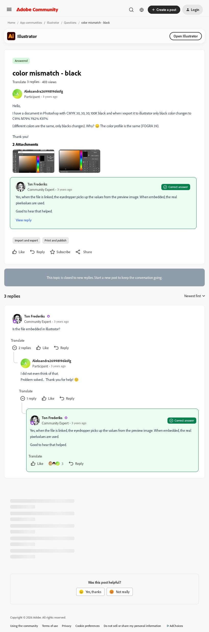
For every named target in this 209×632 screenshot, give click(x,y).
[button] (9, 11)
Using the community (24, 626)
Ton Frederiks (37, 184)
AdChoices (176, 626)
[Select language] (142, 10)
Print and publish (56, 240)
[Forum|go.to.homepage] (37, 10)
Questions (70, 22)
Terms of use (50, 626)
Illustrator (53, 22)
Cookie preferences (87, 626)
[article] (104, 332)
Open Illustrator (186, 36)
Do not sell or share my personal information (132, 626)
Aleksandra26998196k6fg (43, 91)
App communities (31, 22)
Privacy (66, 626)
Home (11, 22)
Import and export (26, 240)
